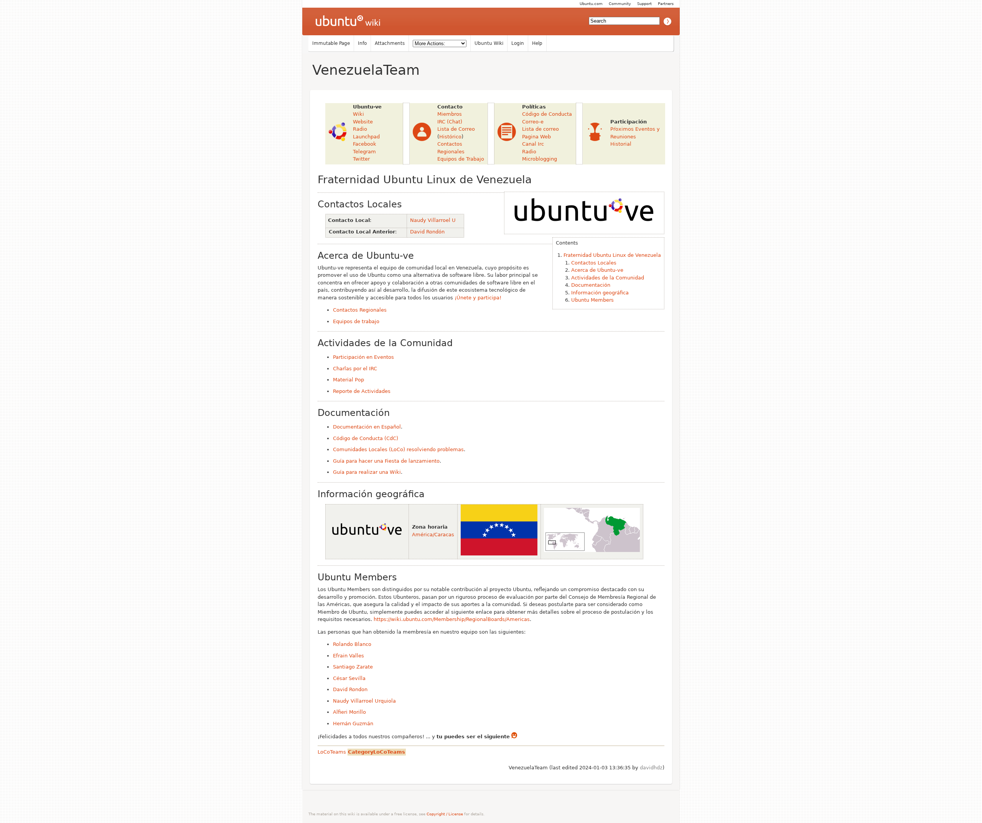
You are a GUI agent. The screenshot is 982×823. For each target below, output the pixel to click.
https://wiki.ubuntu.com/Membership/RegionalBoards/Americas (452, 619)
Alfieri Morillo (349, 712)
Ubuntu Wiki (489, 43)
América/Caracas (433, 534)
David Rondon (350, 689)
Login (517, 43)
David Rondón (427, 232)
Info (362, 43)
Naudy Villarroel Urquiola (364, 701)
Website (363, 122)
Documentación (590, 285)
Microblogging (539, 159)
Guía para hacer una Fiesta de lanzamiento (386, 461)
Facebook (364, 144)
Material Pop (348, 380)
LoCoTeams (332, 752)
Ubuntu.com (591, 4)
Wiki (358, 114)
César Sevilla (349, 678)
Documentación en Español (367, 427)
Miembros (449, 114)
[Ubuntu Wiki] (348, 21)
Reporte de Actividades (361, 391)
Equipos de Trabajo (460, 159)
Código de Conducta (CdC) (365, 438)
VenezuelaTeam (366, 70)
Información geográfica (600, 293)
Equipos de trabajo (356, 321)
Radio (360, 129)
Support (644, 4)
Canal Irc (533, 144)
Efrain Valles (348, 656)
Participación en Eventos (363, 357)
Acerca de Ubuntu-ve (597, 270)
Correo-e (533, 122)
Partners (666, 4)
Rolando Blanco (352, 644)
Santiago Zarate (353, 667)
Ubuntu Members (592, 300)
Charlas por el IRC (355, 368)
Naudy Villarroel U (433, 220)
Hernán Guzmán (353, 723)
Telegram (364, 151)
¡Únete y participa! (478, 298)
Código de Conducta (547, 114)
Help (537, 43)
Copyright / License (445, 814)
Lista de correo (540, 129)
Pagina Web (536, 137)
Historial (620, 144)
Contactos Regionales (360, 310)
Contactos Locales (593, 263)
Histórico (450, 137)
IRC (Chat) (449, 122)
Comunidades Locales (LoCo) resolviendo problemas (398, 449)
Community (620, 4)
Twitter (361, 159)
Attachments (390, 43)
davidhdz (651, 767)
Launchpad (366, 137)
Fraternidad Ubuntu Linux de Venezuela (612, 255)
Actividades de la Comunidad (607, 278)
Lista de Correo (456, 129)
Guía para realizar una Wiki (367, 472)
